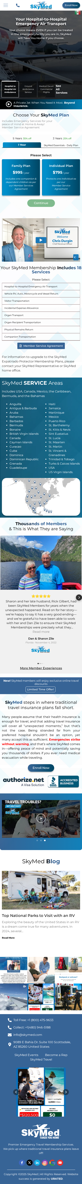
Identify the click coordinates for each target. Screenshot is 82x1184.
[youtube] (60, 1163)
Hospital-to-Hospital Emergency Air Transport (30, 286)
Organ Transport (13, 315)
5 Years (22, 138)
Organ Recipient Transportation (22, 322)
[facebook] (22, 1163)
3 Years (62, 138)
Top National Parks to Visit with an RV (38, 915)
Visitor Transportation (16, 300)
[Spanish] (78, 12)
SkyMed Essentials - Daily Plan (61, 145)
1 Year (22, 144)
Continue (41, 203)
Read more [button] (41, 632)
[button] (3, 597)
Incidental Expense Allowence (21, 308)
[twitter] (30, 1163)
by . (55, 1178)
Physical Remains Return (18, 329)
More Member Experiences (41, 668)
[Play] (41, 819)
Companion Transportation (20, 336)
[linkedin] (37, 1163)
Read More (8, 937)
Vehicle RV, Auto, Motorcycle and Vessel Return (31, 293)
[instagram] (45, 1163)
